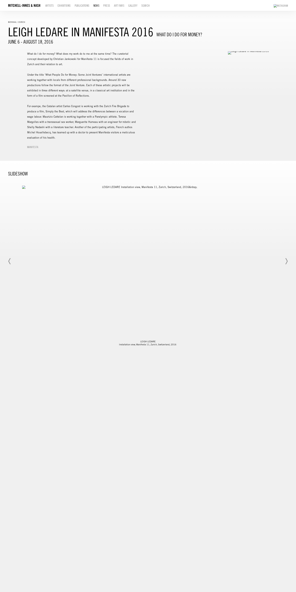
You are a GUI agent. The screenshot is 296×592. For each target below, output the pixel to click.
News (96, 5)
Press (106, 5)
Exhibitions (64, 5)
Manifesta (32, 147)
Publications (82, 5)
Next (286, 261)
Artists (49, 5)
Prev (9, 261)
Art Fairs (119, 5)
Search (145, 5)
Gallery (132, 5)
